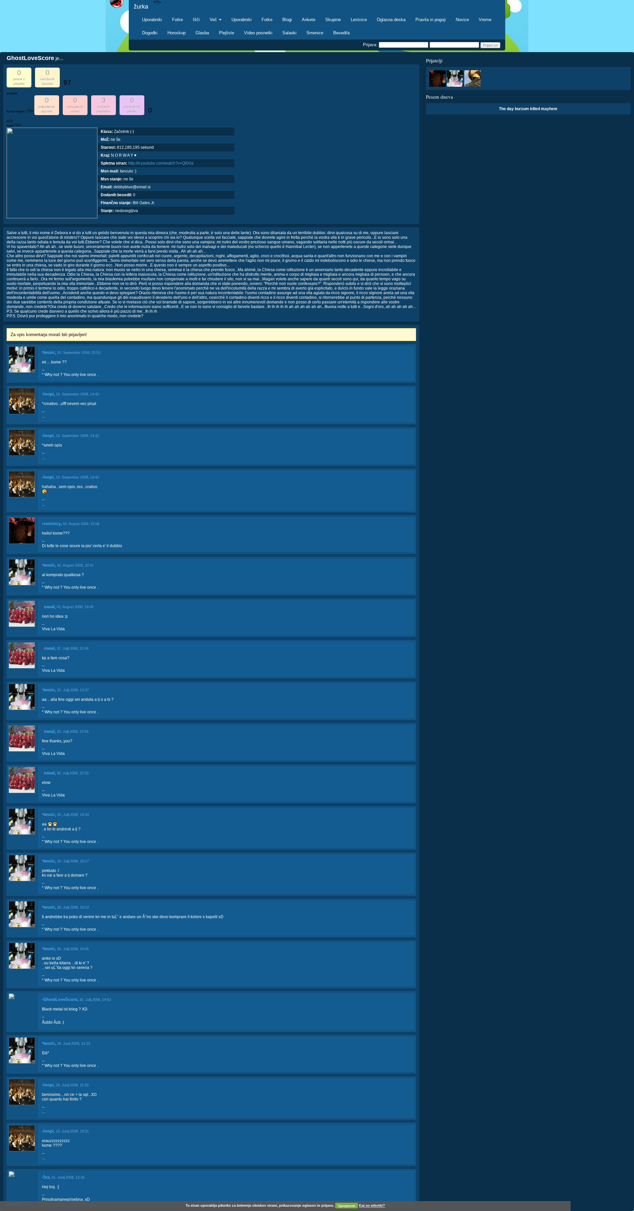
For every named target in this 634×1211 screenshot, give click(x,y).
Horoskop (176, 32)
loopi (48, 393)
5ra (46, 1177)
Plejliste (226, 32)
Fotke (177, 19)
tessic (49, 352)
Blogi (287, 19)
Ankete (308, 19)
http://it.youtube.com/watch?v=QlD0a (161, 163)
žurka (141, 6)
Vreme (485, 19)
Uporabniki (152, 19)
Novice (462, 19)
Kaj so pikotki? (372, 1206)
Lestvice (359, 19)
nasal (49, 606)
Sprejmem (346, 1206)
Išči (196, 19)
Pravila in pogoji (430, 19)
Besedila (341, 32)
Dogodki (150, 32)
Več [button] (214, 19)
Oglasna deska (391, 19)
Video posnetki (258, 32)
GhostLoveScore (60, 999)
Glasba (202, 32)
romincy (52, 523)
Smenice (314, 32)
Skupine (333, 19)
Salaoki (289, 32)
